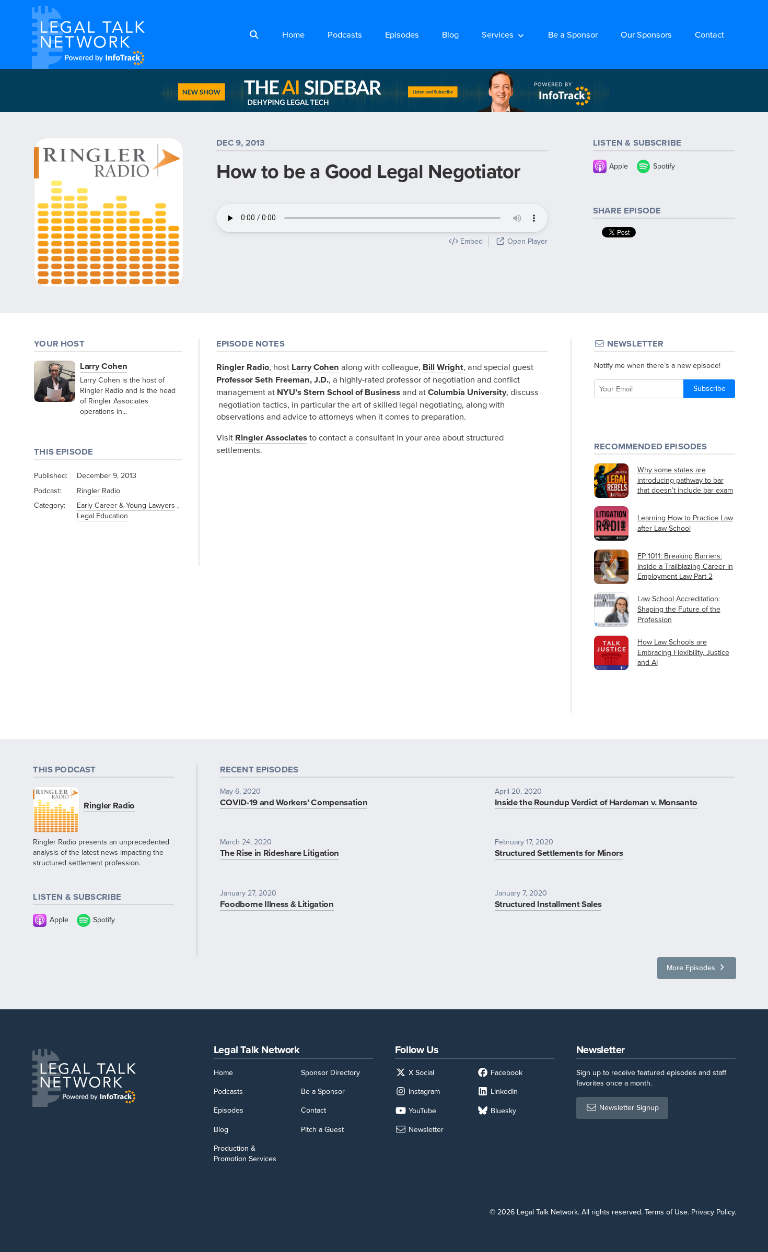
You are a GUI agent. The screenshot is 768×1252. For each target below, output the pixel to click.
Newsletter (425, 1129)
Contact (709, 34)
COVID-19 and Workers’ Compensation (294, 802)
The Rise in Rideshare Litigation (279, 852)
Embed (470, 241)
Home (293, 34)
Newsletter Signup (628, 1107)
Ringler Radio (98, 490)
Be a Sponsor (573, 34)
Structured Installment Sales (548, 904)
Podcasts (345, 34)
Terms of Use (666, 1212)
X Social (420, 1072)
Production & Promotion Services (245, 1153)
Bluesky (502, 1110)
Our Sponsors (646, 34)
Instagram (423, 1091)
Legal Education (102, 515)
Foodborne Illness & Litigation (277, 904)
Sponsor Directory (330, 1072)
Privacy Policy (713, 1212)
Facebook (505, 1072)
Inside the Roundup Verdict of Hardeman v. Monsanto (596, 802)
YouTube (421, 1110)
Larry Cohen (103, 366)
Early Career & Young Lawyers (126, 505)
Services (498, 34)
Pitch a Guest (322, 1129)
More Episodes (692, 967)
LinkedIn (503, 1091)
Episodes (402, 34)
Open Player (526, 241)
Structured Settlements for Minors (559, 852)
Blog (450, 34)
